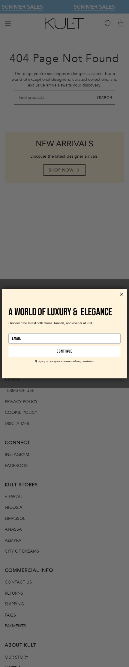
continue (65, 351)
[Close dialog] (121, 294)
